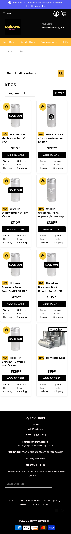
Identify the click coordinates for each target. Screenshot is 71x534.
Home (8, 51)
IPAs (65, 41)
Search (12, 500)
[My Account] (56, 14)
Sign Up (59, 483)
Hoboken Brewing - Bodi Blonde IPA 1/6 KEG (50, 287)
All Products (35, 428)
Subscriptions (49, 41)
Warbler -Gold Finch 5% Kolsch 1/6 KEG (14, 138)
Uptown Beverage (39, 520)
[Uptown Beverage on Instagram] (63, 511)
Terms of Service (30, 500)
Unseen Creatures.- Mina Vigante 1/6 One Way (51, 212)
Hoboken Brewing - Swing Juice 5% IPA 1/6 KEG (14, 287)
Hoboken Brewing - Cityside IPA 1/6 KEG (13, 361)
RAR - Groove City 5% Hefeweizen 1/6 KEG (50, 138)
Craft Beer (9, 41)
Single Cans (28, 41)
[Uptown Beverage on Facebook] (56, 511)
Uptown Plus (38, 6)
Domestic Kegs (52, 357)
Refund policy (51, 500)
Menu (10, 13)
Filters (59, 93)
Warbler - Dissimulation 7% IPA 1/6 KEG (15, 212)
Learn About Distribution (34, 504)
